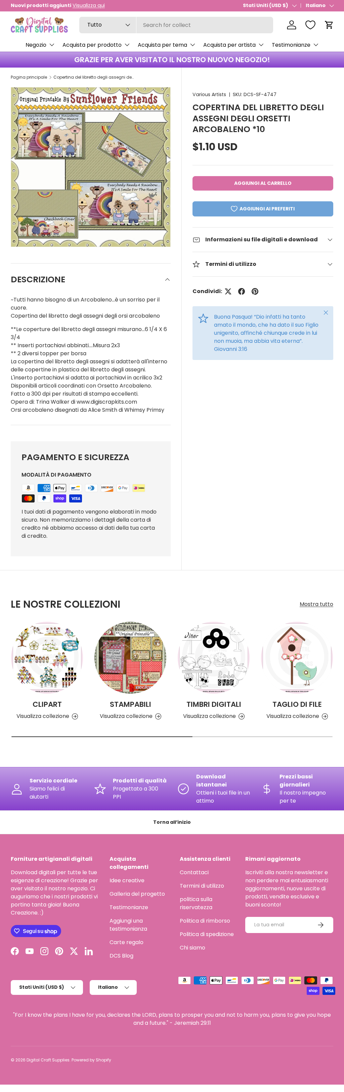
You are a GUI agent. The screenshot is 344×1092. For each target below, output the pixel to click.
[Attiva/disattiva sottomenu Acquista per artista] (261, 45)
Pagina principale (29, 77)
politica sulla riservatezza (196, 903)
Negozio (36, 45)
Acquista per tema (162, 45)
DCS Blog (121, 956)
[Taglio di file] (297, 658)
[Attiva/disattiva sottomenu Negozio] (52, 45)
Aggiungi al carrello (263, 183)
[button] (329, 24)
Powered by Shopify (91, 1060)
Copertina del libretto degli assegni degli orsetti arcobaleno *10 (93, 77)
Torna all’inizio (172, 822)
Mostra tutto (316, 604)
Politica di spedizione (207, 934)
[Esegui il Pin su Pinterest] (255, 291)
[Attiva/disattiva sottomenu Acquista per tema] (192, 45)
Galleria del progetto (137, 894)
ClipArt (47, 704)
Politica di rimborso (205, 921)
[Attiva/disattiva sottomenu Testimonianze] (316, 45)
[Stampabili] (130, 658)
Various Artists (209, 94)
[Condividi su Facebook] (241, 291)
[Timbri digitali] (214, 658)
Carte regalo (126, 942)
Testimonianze (291, 45)
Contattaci (194, 872)
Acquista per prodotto (92, 45)
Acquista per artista (229, 45)
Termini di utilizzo (202, 886)
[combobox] (176, 25)
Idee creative (127, 880)
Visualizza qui (89, 5)
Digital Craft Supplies (48, 1060)
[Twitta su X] (228, 291)
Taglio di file (297, 704)
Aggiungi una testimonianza (128, 925)
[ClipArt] (47, 658)
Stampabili (130, 704)
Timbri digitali (213, 704)
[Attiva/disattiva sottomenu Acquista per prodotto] (127, 45)
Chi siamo (192, 948)
